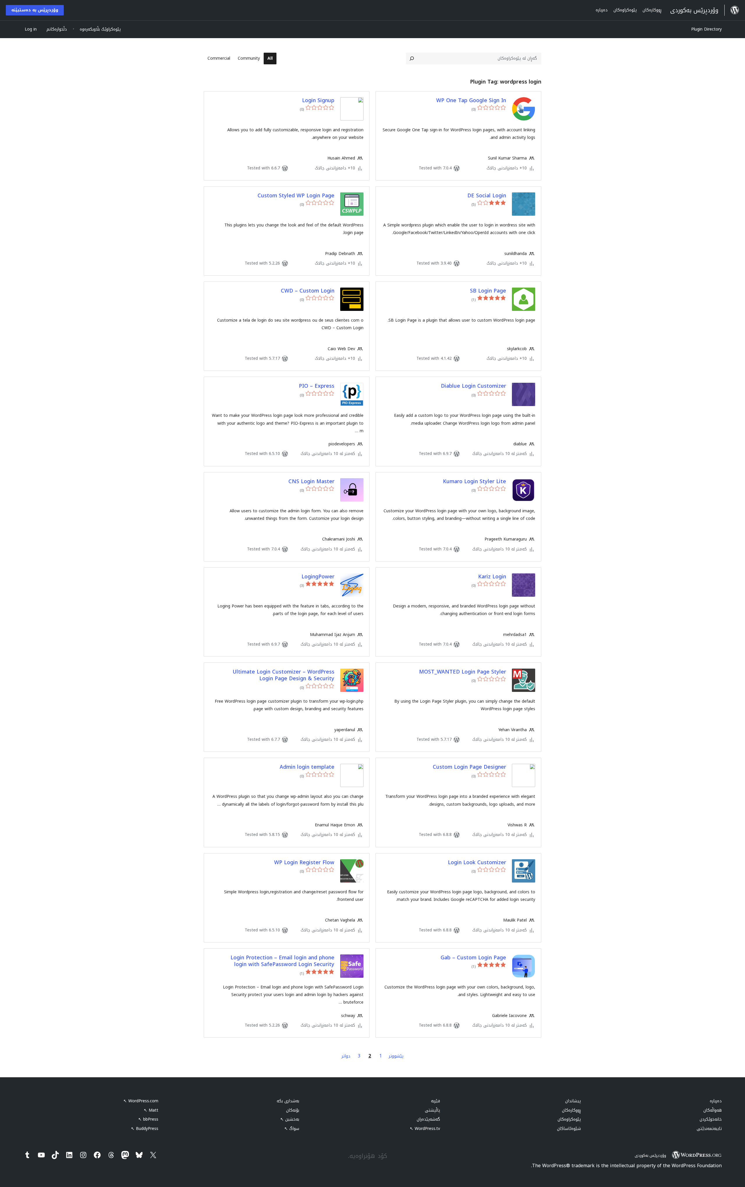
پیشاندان (573, 1101)
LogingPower (317, 576)
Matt (151, 1110)
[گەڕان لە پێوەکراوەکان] (412, 58)
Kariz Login (492, 576)
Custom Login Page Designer (469, 767)
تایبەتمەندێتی (709, 1129)
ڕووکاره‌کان (571, 1110)
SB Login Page (488, 291)
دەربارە (716, 1101)
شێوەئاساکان (569, 1129)
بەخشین (289, 1119)
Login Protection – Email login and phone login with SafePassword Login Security (282, 961)
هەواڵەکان (712, 1110)
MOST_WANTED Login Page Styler (462, 672)
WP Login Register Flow (304, 862)
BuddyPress (144, 1129)
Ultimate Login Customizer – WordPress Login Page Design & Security (283, 675)
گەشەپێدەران (428, 1119)
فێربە (435, 1101)
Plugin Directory (706, 29)
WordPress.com (140, 1101)
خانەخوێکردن (711, 1119)
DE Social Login (486, 195)
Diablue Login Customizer (473, 386)
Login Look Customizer (477, 862)
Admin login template (307, 767)
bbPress (148, 1119)
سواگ (291, 1129)
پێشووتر (396, 1056)
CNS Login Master (311, 481)
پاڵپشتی (432, 1110)
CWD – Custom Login (307, 291)
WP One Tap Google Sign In (471, 100)
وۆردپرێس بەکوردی (650, 1155)
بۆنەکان (292, 1110)
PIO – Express (316, 386)
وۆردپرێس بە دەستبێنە (34, 10)
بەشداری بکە (288, 1101)
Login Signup (318, 100)
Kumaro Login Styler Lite (474, 481)
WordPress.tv (425, 1129)
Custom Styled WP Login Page (296, 195)
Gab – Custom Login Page (473, 957)
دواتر (346, 1056)
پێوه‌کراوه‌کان (569, 1119)
